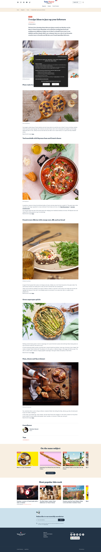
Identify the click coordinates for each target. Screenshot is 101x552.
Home (18, 9)
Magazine (44, 6)
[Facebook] (18, 2)
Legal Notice (26, 549)
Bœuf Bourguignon (64, 207)
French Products (56, 6)
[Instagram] (21, 2)
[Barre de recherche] (83, 2)
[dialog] (51, 71)
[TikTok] (30, 2)
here (33, 134)
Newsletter (46, 536)
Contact (45, 535)
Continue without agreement (62, 56)
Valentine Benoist (32, 24)
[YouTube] (27, 2)
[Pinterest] (24, 2)
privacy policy (46, 524)
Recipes (49, 6)
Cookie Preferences (20, 549)
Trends (28, 9)
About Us (45, 532)
